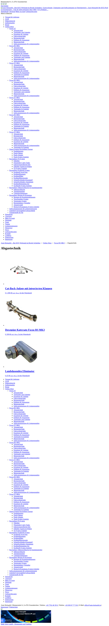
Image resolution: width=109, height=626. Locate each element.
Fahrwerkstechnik (20, 36)
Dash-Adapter (18, 155)
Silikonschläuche (19, 189)
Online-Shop (9, 27)
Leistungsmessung (11, 226)
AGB (7, 19)
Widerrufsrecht (10, 21)
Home (7, 25)
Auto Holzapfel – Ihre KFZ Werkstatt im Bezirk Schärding (20, 243)
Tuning (7, 224)
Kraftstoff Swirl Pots (20, 172)
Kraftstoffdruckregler (21, 178)
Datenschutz (9, 237)
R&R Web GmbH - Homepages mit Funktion (16, 624)
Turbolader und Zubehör (22, 32)
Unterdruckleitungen (20, 193)
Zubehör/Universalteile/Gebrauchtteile (22, 211)
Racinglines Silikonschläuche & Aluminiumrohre (25, 188)
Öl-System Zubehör (20, 168)
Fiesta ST (12, 28)
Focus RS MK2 (14, 80)
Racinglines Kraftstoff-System (19, 170)
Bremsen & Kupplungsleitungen (24, 197)
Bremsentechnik (19, 38)
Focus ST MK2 (14, 63)
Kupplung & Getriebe (21, 34)
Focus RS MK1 (14, 46)
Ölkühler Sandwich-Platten (23, 166)
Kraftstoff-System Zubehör (23, 186)
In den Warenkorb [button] (26, 293)
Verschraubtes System (21, 199)
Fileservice (8, 228)
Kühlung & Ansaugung (21, 40)
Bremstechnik (18, 136)
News (7, 230)
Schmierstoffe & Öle (16, 212)
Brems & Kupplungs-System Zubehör (26, 207)
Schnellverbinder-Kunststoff (23, 180)
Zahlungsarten (10, 23)
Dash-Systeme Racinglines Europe (21, 149)
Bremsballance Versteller (22, 203)
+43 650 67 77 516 (71, 605)
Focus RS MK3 (14, 115)
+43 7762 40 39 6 (52, 605)
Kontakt (8, 234)
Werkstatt (8, 220)
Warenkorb (4, 11)
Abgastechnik (18, 30)
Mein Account (20, 11)
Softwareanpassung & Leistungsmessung (23, 209)
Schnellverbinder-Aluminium (23, 182)
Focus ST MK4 (14, 132)
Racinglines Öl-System (17, 159)
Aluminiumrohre (19, 191)
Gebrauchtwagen (31, 11)
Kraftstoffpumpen (20, 174)
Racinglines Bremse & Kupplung (20, 195)
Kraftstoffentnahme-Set (21, 184)
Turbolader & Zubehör (21, 74)
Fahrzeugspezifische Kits (22, 165)
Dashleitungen (18, 151)
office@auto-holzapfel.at (92, 605)
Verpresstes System (20, 201)
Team (7, 222)
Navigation (4, 6)
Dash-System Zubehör (21, 157)
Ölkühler (17, 161)
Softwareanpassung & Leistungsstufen (26, 44)
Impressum (8, 239)
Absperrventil (18, 205)
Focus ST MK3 (14, 97)
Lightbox (8, 235)
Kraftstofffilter (18, 176)
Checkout (12, 11)
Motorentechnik (19, 42)
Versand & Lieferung (12, 17)
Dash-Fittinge (18, 153)
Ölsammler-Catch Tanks (22, 163)
